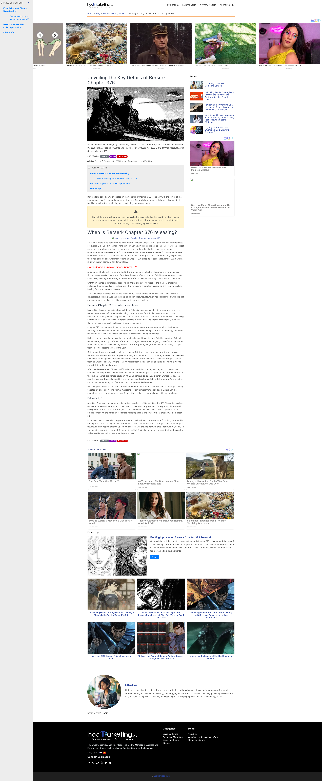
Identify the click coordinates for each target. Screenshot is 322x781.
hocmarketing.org (162, 776)
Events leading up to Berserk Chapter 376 (117, 178)
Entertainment (208, 5)
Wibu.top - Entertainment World (203, 737)
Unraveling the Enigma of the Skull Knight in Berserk (211, 657)
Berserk (113, 156)
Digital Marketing (171, 740)
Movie (122, 13)
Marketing (173, 5)
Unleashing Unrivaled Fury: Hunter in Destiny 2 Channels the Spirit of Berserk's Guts (111, 613)
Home (90, 13)
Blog (98, 13)
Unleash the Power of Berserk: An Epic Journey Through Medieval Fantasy (161, 657)
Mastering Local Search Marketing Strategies (216, 84)
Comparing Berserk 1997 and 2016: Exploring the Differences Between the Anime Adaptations (210, 615)
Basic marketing (170, 734)
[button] (181, 167)
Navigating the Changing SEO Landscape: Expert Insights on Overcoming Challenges (219, 107)
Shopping (225, 5)
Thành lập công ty (196, 740)
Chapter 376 (122, 156)
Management (189, 5)
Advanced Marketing (173, 737)
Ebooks (166, 743)
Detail (154, 557)
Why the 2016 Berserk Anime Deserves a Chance (111, 657)
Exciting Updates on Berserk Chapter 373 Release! (180, 537)
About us (192, 734)
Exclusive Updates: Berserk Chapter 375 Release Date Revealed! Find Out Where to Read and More (161, 615)
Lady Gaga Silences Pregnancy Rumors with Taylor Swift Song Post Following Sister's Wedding (219, 118)
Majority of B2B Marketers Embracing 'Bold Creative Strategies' (217, 129)
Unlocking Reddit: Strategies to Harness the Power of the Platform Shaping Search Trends (219, 96)
